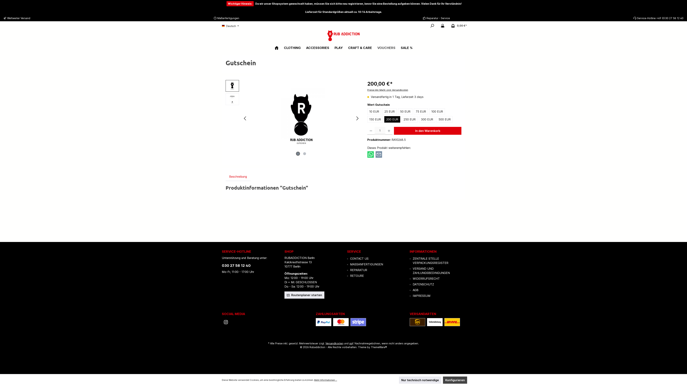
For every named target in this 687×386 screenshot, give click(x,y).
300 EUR (427, 119)
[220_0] (301, 118)
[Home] (276, 48)
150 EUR (375, 119)
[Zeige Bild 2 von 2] (304, 153)
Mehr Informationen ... (325, 380)
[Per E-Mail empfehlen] (379, 154)
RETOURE (357, 276)
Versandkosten (334, 343)
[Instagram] (226, 322)
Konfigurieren (455, 380)
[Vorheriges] (245, 118)
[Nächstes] (357, 118)
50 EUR (405, 111)
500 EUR (444, 119)
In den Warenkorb (427, 131)
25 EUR (389, 111)
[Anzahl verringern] (371, 131)
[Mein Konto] (442, 25)
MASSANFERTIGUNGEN (366, 264)
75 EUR (421, 111)
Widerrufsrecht (426, 278)
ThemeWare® (379, 347)
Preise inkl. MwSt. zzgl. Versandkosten (387, 90)
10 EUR (374, 111)
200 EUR (392, 119)
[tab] (238, 176)
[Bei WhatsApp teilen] (371, 154)
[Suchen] (432, 25)
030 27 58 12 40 (236, 265)
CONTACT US (359, 258)
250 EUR (410, 119)
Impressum (421, 296)
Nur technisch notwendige (420, 380)
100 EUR (437, 111)
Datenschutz (423, 284)
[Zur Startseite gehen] (343, 35)
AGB (415, 290)
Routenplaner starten (306, 295)
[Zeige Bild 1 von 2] (298, 153)
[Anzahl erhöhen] (389, 131)
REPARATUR (358, 270)
